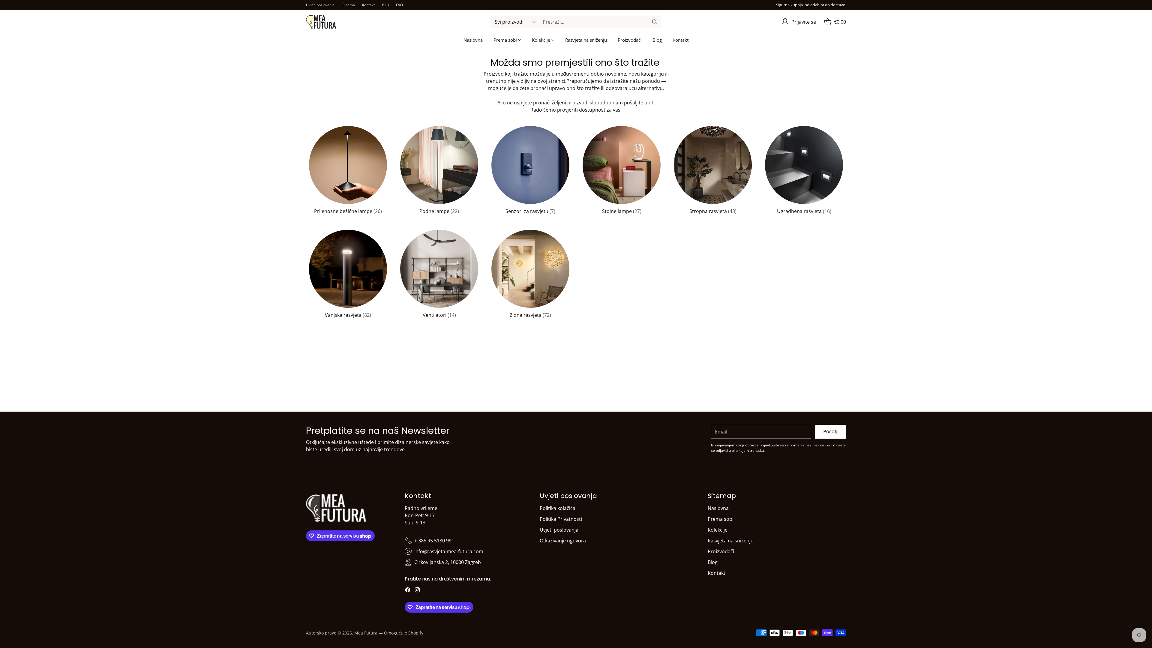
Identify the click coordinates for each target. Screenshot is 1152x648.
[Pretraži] (654, 22)
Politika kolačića (557, 508)
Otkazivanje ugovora (563, 540)
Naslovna (718, 508)
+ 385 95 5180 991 (434, 540)
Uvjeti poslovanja (559, 529)
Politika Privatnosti (561, 519)
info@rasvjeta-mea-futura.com (448, 551)
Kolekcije (718, 529)
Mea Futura (365, 633)
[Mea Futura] (321, 22)
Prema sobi (721, 519)
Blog (713, 562)
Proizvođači (721, 551)
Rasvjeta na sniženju (731, 540)
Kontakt (716, 573)
